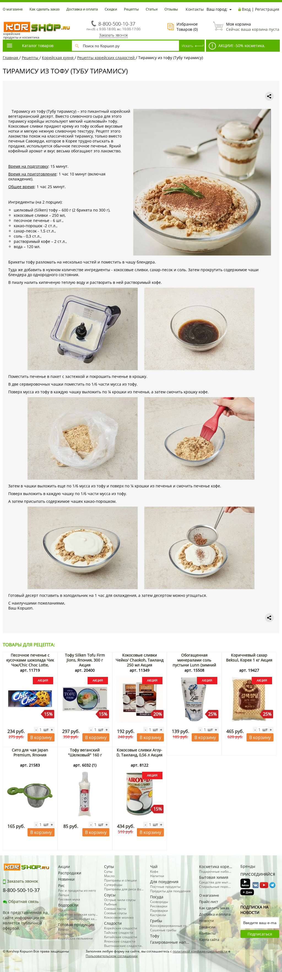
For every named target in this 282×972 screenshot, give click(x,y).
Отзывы (171, 9)
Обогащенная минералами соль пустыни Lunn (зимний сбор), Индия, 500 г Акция (194, 662)
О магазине (13, 9)
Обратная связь (23, 901)
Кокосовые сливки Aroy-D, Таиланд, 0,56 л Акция (139, 752)
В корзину (41, 737)
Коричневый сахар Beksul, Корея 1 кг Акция (249, 657)
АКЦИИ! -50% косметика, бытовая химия (235, 47)
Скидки (111, 9)
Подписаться (260, 934)
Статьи (152, 9)
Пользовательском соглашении (112, 956)
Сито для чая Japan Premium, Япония (30, 752)
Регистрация (267, 9)
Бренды (247, 866)
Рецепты (131, 9)
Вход (246, 9)
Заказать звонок (113, 35)
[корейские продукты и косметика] (5, 18)
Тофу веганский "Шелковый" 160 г (85, 752)
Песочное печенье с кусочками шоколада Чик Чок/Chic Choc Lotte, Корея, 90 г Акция (30, 662)
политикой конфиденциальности (200, 951)
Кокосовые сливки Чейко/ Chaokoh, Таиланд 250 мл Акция (140, 660)
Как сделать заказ (44, 9)
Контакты (195, 9)
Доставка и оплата (82, 9)
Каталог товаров (37, 45)
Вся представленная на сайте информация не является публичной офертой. (25, 920)
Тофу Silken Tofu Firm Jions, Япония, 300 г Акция (85, 660)
